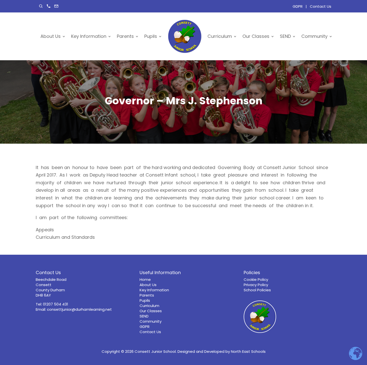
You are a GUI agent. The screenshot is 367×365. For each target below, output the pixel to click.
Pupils (150, 36)
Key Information (88, 36)
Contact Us (320, 6)
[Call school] (48, 6)
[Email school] (56, 6)
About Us (50, 36)
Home (145, 279)
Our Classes (255, 36)
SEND (285, 36)
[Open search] (41, 6)
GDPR (298, 6)
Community (314, 36)
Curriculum (219, 36)
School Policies (257, 290)
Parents (125, 36)
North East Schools (248, 351)
